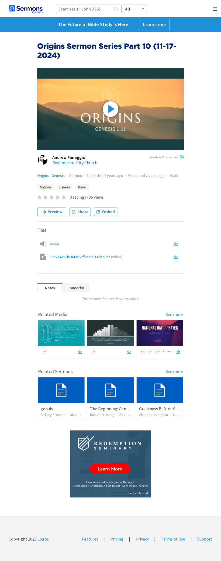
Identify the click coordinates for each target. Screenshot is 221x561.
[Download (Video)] (176, 257)
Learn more (154, 24)
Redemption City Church (74, 162)
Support (204, 539)
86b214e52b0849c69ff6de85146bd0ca (86, 256)
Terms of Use (173, 539)
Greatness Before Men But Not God (171, 408)
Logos (43, 539)
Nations (45, 187)
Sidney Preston (53, 414)
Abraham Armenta (153, 414)
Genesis (64, 187)
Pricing (116, 539)
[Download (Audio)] (176, 244)
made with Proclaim (164, 157)
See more (174, 314)
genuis (47, 408)
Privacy (142, 539)
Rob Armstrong (102, 414)
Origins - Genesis (51, 175)
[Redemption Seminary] (110, 463)
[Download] (80, 351)
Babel (82, 187)
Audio (54, 243)
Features (90, 539)
